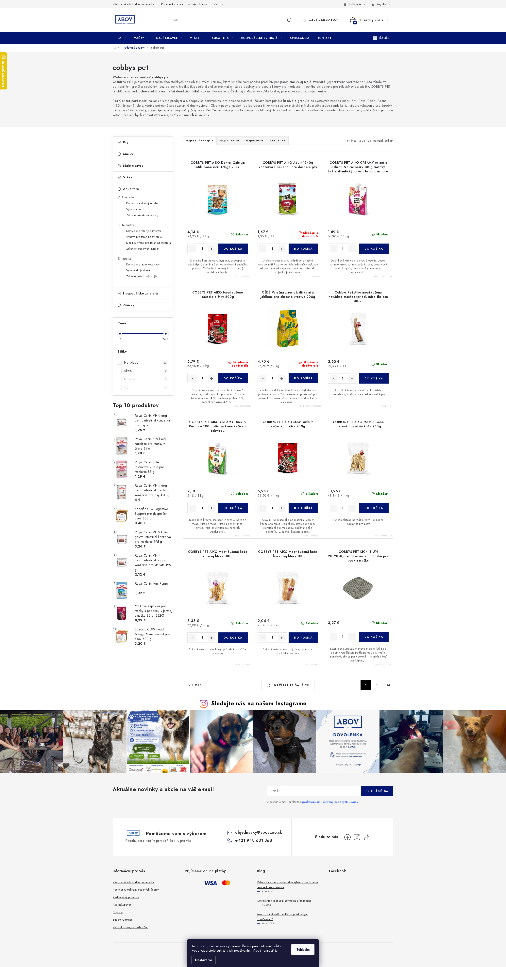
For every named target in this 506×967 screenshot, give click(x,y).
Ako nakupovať (122, 905)
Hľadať (289, 20)
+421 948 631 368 (324, 20)
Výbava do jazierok (138, 270)
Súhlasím (303, 949)
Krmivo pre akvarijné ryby (142, 203)
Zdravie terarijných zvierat (142, 249)
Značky (128, 305)
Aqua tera (131, 189)
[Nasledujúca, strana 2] (377, 685)
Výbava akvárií (135, 209)
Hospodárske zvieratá (140, 293)
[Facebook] (347, 837)
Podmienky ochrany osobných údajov (184, 4)
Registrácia (383, 4)
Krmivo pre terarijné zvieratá (144, 231)
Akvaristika (128, 197)
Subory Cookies (122, 920)
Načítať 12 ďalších (291, 685)
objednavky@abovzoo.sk (258, 832)
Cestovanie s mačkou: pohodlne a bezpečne (284, 901)
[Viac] (381, 38)
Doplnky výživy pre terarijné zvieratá (148, 243)
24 (388, 685)
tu (276, 950)
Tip (145, 387)
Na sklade (145, 362)
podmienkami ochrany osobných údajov (330, 802)
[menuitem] (121, 38)
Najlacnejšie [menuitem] (230, 140)
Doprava (118, 912)
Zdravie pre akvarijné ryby (142, 215)
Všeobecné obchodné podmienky (133, 4)
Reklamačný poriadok (126, 897)
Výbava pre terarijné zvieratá (144, 237)
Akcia (145, 371)
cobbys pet (161, 77)
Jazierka (126, 259)
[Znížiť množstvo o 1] (192, 248)
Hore (197, 685)
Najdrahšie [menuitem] (254, 140)
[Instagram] (357, 837)
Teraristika (128, 225)
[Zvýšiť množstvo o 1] (211, 248)
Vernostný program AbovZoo (130, 927)
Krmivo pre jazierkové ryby (143, 264)
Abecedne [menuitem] (277, 140)
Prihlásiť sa (377, 791)
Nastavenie (203, 960)
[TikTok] (366, 837)
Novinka (145, 379)
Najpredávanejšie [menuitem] (199, 140)
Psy (125, 142)
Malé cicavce (133, 165)
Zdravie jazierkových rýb (141, 276)
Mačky (128, 154)
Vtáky (127, 177)
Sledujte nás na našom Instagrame (258, 703)
